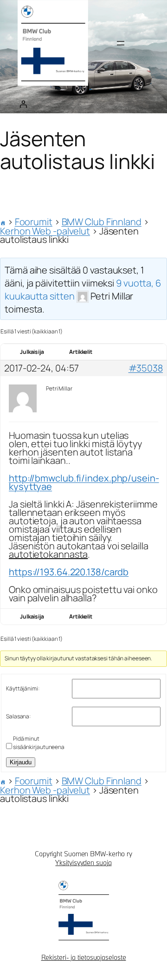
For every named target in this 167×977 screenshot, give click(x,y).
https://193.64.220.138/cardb (68, 572)
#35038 (145, 368)
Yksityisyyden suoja (83, 862)
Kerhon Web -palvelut (45, 231)
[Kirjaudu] (23, 104)
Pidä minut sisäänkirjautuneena (38, 743)
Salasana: (18, 716)
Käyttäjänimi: (22, 688)
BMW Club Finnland (101, 221)
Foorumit (33, 221)
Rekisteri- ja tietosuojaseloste (83, 957)
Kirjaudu (21, 762)
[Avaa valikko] (120, 43)
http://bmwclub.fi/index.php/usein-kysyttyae (84, 482)
